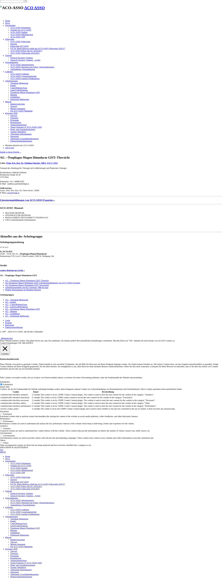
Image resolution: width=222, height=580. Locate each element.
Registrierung (15, 122)
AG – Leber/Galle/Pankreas (16, 307)
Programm (14, 120)
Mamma (13, 95)
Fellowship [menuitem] (9, 475)
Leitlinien (9, 72)
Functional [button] (4, 411)
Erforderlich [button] (5, 382)
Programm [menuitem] (14, 556)
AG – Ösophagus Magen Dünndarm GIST (22, 309)
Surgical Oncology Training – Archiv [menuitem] (25, 496)
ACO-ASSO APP (17, 37)
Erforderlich (8, 384)
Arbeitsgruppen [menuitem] (11, 516)
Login (7, 320)
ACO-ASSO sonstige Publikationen (25, 78)
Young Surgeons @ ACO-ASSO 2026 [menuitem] (26, 563)
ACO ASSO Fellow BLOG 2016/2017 (26, 51)
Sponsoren (14, 136)
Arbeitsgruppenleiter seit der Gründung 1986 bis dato (26, 287)
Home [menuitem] (7, 456)
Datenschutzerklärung (14, 327)
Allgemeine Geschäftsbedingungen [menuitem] (24, 574)
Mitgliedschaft (6, 338)
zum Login (9, 148)
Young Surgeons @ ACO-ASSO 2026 (26, 127)
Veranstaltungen (11, 62)
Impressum (9, 325)
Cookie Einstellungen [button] (8, 343)
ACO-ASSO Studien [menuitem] (18, 468)
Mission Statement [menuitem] (17, 544)
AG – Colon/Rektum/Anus (16, 304)
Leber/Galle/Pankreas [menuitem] (19, 526)
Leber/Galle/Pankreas (19, 90)
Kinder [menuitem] (13, 521)
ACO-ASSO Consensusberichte (23, 76)
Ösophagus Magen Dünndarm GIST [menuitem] (25, 528)
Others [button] (2, 440)
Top (1, 450)
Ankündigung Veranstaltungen (22, 69)
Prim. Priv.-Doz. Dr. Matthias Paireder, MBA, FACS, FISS (32, 163)
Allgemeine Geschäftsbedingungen (24, 139)
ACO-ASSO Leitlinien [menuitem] (19, 510)
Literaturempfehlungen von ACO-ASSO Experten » (27, 200)
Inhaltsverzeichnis (17, 104)
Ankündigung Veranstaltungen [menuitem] (22, 505)
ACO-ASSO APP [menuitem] (17, 473)
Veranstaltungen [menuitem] (11, 498)
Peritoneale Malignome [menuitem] (19, 535)
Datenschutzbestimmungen (21, 141)
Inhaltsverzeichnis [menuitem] (17, 540)
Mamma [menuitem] (13, 530)
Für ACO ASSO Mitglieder (21, 111)
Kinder (13, 85)
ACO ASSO (34, 7)
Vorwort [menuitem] (13, 542)
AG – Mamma (11, 311)
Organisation (10, 25)
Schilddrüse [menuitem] (15, 533)
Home (7, 21)
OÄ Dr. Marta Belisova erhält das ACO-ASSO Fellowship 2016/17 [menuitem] (37, 484)
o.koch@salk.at (13, 193)
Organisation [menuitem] (10, 461)
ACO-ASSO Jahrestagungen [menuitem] (22, 500)
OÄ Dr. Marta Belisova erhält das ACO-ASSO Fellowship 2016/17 (37, 48)
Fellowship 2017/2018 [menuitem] (19, 482)
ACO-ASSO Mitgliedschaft (21, 35)
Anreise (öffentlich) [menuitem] (18, 567)
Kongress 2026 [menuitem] (11, 549)
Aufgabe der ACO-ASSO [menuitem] (20, 466)
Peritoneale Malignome (19, 99)
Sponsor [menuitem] (13, 479)
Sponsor (13, 44)
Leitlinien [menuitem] (9, 507)
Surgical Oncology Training (21, 58)
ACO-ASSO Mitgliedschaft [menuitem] (21, 470)
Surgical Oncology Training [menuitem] (21, 493)
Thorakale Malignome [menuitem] (19, 519)
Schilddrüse (15, 97)
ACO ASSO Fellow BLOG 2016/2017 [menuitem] (26, 486)
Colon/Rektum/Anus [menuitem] (18, 523)
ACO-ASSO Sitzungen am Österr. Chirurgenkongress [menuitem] (32, 503)
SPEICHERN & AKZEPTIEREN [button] (14, 447)
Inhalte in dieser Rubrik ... (10, 152)
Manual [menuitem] (8, 537)
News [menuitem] (7, 459)
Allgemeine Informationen (21, 134)
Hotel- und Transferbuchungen (22, 129)
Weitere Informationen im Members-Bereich (23, 290)
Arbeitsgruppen (11, 81)
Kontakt (8, 323)
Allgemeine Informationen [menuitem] (21, 570)
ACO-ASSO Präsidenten (20, 28)
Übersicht (14, 118)
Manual (8, 102)
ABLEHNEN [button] (27, 343)
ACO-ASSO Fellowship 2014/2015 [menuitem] (25, 489)
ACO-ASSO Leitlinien (19, 74)
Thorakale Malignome (19, 83)
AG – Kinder (10, 302)
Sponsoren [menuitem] (14, 572)
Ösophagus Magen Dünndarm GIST (25, 92)
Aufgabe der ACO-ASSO (20, 30)
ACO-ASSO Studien (18, 32)
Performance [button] (5, 419)
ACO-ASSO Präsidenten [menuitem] (20, 463)
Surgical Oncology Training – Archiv (25, 60)
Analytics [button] (4, 426)
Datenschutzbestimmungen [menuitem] (21, 577)
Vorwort (13, 106)
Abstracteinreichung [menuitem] (18, 560)
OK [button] (19, 343)
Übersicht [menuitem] (14, 554)
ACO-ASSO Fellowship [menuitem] (20, 477)
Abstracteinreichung (18, 125)
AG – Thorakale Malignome (16, 300)
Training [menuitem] (8, 491)
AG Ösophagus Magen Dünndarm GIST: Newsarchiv (27, 285)
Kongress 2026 (11, 113)
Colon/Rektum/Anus (18, 88)
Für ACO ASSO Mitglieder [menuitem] (21, 547)
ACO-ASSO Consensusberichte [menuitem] (23, 512)
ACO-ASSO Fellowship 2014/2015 (25, 53)
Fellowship (9, 39)
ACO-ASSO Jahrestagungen (22, 65)
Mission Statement (17, 109)
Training (8, 55)
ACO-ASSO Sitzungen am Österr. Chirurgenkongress (32, 67)
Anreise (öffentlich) (18, 132)
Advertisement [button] (6, 433)
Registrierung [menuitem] (15, 558)
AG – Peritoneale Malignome (17, 316)
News (7, 23)
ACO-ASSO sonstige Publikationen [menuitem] (25, 514)
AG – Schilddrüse (12, 314)
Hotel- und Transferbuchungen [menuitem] (22, 565)
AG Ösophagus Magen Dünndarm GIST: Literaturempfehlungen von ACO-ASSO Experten (42, 283)
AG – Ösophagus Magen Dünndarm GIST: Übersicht (27, 280)
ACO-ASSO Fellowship (20, 41)
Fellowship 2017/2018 (19, 46)
